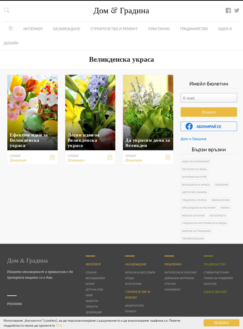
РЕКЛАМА (14, 304)
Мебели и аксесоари (140, 272)
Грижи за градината (218, 278)
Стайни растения (216, 272)
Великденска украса (196, 184)
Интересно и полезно (180, 272)
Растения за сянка (194, 169)
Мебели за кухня (193, 215)
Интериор (32, 28)
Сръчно (170, 283)
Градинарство (194, 28)
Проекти (92, 306)
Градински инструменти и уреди (204, 223)
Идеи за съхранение (195, 161)
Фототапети (218, 215)
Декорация (94, 312)
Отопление (133, 283)
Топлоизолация (193, 238)
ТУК (58, 325)
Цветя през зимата (194, 192)
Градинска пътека (194, 200)
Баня (89, 295)
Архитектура (134, 305)
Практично (159, 28)
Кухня (90, 283)
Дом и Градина (193, 138)
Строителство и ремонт (114, 28)
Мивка (225, 207)
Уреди (129, 278)
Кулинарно (172, 289)
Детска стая (94, 289)
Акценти (92, 300)
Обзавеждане (66, 28)
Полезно (210, 283)
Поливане (221, 184)
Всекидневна (95, 278)
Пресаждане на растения (198, 207)
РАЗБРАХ (221, 322)
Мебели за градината (196, 230)
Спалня (91, 272)
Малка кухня (220, 200)
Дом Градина (121, 10)
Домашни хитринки (179, 278)
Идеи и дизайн (215, 292)
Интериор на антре (194, 176)
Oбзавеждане (135, 264)
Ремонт (130, 311)
